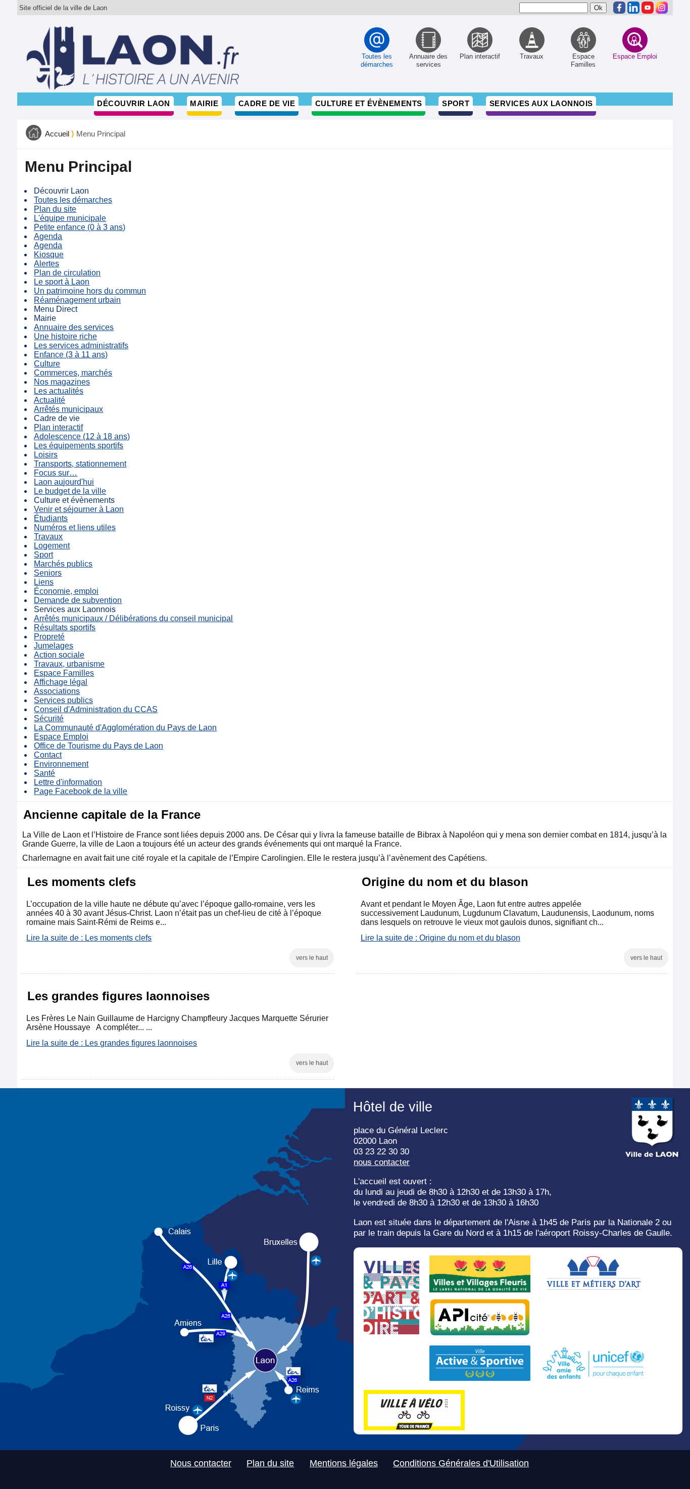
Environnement (61, 764)
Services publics (63, 700)
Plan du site (55, 209)
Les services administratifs (81, 345)
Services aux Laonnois (541, 103)
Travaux (48, 536)
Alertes (46, 263)
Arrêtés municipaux (68, 409)
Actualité (49, 400)
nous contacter (382, 1162)
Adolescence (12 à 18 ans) (82, 436)
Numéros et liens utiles (75, 527)
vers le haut (312, 957)
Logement (52, 545)
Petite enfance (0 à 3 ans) (79, 227)
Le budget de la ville (70, 491)
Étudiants (51, 518)
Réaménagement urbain (77, 300)
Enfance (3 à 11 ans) (71, 354)
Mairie (204, 103)
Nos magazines (62, 382)
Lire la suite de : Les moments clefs (89, 938)
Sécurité (49, 718)
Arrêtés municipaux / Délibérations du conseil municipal (133, 618)
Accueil (57, 134)
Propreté (49, 636)
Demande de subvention (78, 600)
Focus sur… (55, 473)
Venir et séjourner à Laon (79, 509)
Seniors (48, 573)
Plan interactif (58, 427)
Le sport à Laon (61, 281)
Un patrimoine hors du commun (90, 291)
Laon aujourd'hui (64, 482)
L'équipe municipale (70, 218)
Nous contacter (200, 1463)
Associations (57, 691)
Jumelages (53, 645)
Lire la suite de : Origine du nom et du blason (440, 938)
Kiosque (49, 254)
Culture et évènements (368, 103)
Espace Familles (64, 673)
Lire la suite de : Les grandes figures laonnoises (111, 1043)
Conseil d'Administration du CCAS (96, 709)
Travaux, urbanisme (69, 664)
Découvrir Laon (133, 103)
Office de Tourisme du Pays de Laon (98, 745)
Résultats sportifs (64, 627)
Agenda (48, 236)
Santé (44, 773)
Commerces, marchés (73, 372)
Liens (44, 582)
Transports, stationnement (80, 463)
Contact (48, 755)
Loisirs (46, 454)
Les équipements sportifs (78, 445)
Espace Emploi (61, 736)
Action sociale (59, 654)
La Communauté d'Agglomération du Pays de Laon (125, 727)
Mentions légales (344, 1463)
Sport (455, 103)
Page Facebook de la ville (80, 791)
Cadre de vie (266, 103)
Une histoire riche (65, 336)
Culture (47, 363)
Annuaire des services (74, 327)
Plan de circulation (67, 272)
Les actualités (58, 391)
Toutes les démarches (73, 200)
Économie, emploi (66, 591)
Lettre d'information (68, 782)
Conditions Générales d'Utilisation (461, 1463)
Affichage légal (60, 682)
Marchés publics (63, 564)
